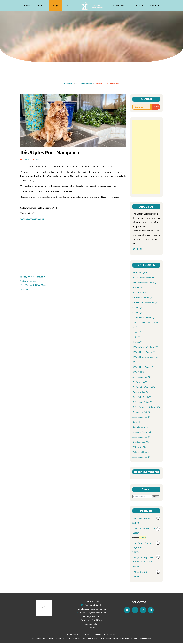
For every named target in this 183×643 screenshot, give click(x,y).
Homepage (68, 83)
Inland (135, 332)
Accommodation (84, 83)
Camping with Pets (140, 297)
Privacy (138, 5)
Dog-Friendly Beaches (142, 317)
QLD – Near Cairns (140, 402)
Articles (135, 287)
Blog (55, 5)
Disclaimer (91, 627)
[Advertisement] (146, 157)
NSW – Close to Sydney (143, 347)
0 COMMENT (27, 159)
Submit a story (138, 427)
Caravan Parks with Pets (143, 302)
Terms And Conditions (91, 620)
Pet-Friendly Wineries (142, 387)
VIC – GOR (137, 447)
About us (41, 5)
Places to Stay (119, 5)
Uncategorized (138, 442)
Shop (68, 5)
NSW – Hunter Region (142, 352)
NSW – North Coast (141, 367)
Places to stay (138, 392)
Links (134, 337)
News (135, 342)
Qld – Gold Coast (140, 397)
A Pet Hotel (137, 272)
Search (155, 497)
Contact (154, 5)
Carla (37, 159)
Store (134, 422)
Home (27, 5)
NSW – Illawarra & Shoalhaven (146, 357)
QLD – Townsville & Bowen (144, 407)
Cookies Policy (91, 624)
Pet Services (138, 382)
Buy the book (138, 292)
